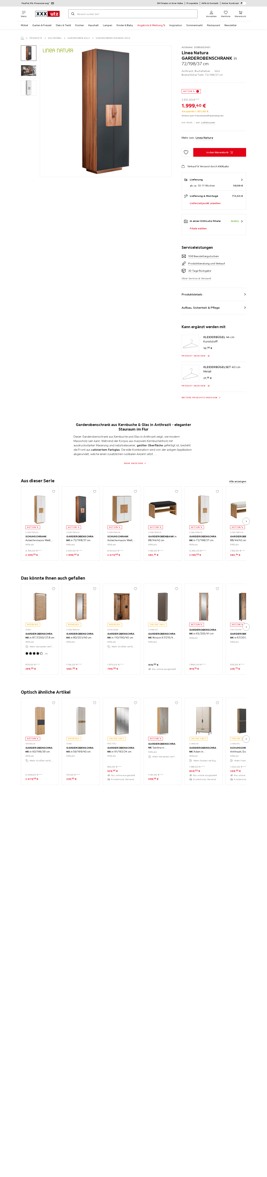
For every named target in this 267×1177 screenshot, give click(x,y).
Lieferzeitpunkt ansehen (205, 203)
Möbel (24, 25)
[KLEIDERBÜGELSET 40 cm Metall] (190, 373)
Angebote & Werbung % (151, 25)
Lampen (107, 25)
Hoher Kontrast (230, 3)
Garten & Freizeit (42, 25)
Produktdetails (192, 294)
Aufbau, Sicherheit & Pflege (201, 307)
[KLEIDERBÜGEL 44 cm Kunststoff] (190, 343)
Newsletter (230, 25)
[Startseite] (22, 38)
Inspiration (175, 25)
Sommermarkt (194, 25)
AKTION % (189, 91)
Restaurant (213, 25)
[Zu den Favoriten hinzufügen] (186, 152)
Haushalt (93, 25)
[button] (28, 53)
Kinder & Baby (125, 25)
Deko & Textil (63, 25)
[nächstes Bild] (246, 521)
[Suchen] (72, 13)
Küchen (79, 25)
